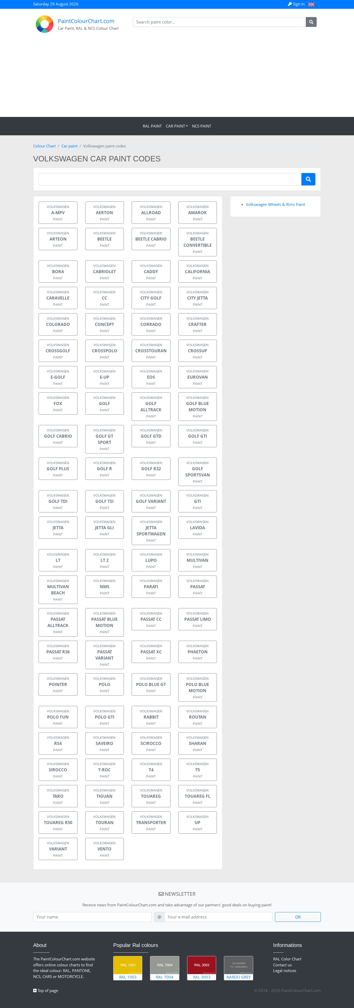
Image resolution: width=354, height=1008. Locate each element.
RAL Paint (152, 126)
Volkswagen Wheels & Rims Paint (275, 204)
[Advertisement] (177, 78)
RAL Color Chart (287, 958)
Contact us (282, 964)
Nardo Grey (238, 977)
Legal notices (284, 970)
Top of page (47, 990)
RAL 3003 (201, 977)
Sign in (299, 3)
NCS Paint (201, 126)
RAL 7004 (164, 977)
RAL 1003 (128, 977)
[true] (311, 22)
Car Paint (175, 126)
